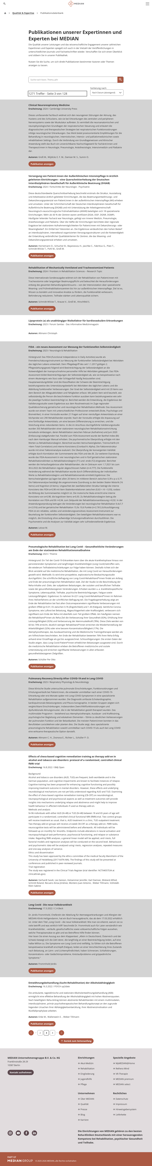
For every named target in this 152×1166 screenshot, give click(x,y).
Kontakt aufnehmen (21, 1072)
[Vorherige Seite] (31, 1032)
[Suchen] (120, 80)
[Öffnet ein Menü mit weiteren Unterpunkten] (147, 3)
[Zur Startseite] (76, 4)
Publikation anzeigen (42, 164)
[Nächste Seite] (61, 1032)
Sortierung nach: (98, 88)
